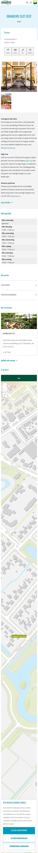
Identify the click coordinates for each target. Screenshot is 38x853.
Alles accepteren (19, 831)
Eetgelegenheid (5, 285)
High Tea (28, 161)
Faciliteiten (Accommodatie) (8, 295)
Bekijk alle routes (8, 360)
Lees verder (5, 202)
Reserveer (15, 196)
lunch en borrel (9, 148)
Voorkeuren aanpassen (19, 846)
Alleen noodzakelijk (19, 838)
